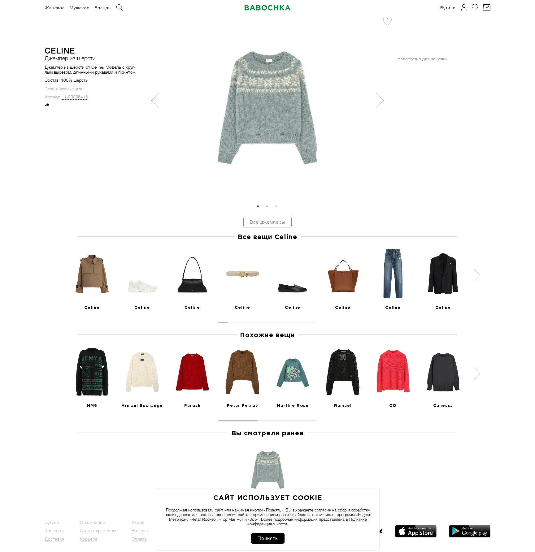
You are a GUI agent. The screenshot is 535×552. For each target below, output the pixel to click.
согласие (323, 510)
